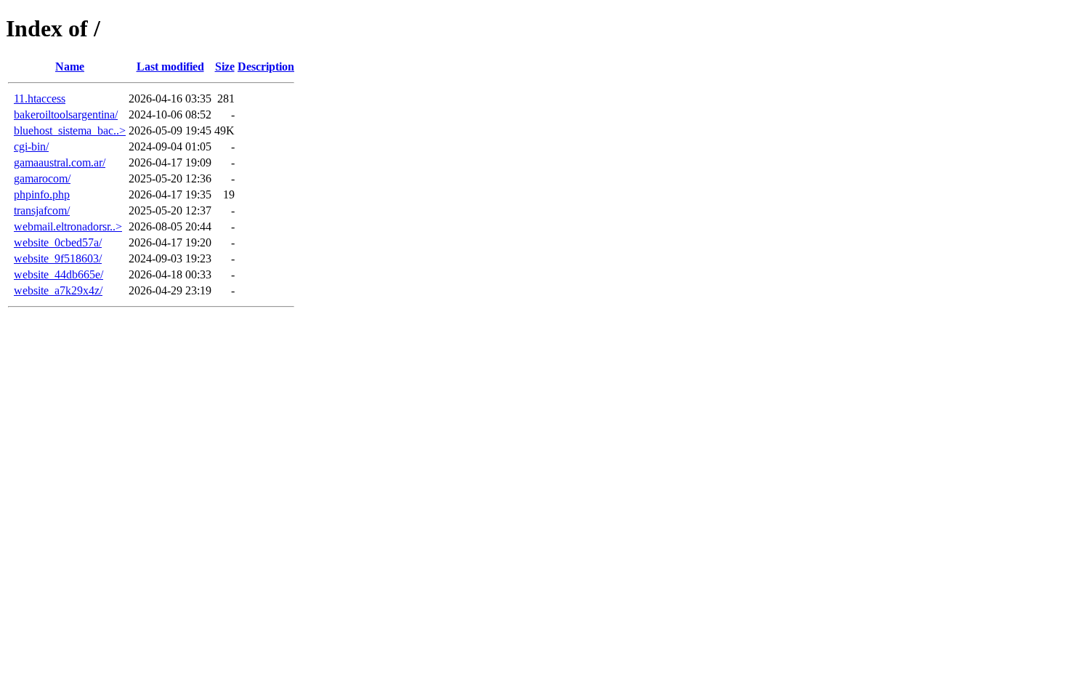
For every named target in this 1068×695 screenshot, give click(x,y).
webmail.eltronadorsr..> (68, 226)
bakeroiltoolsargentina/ (66, 114)
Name (69, 66)
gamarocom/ (42, 178)
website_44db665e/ (58, 274)
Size (225, 66)
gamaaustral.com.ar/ (59, 162)
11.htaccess (39, 98)
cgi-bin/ (31, 146)
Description (266, 66)
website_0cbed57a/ (58, 242)
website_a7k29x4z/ (58, 290)
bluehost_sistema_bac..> (70, 130)
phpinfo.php (42, 194)
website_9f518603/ (58, 258)
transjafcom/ (42, 210)
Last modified (170, 66)
